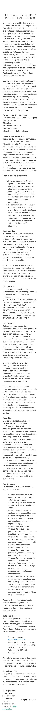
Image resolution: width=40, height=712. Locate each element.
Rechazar (33, 700)
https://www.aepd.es (17, 640)
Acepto (24, 700)
